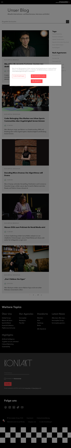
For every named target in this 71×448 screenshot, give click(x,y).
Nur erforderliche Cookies (38, 76)
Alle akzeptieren (36, 81)
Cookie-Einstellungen (18, 76)
